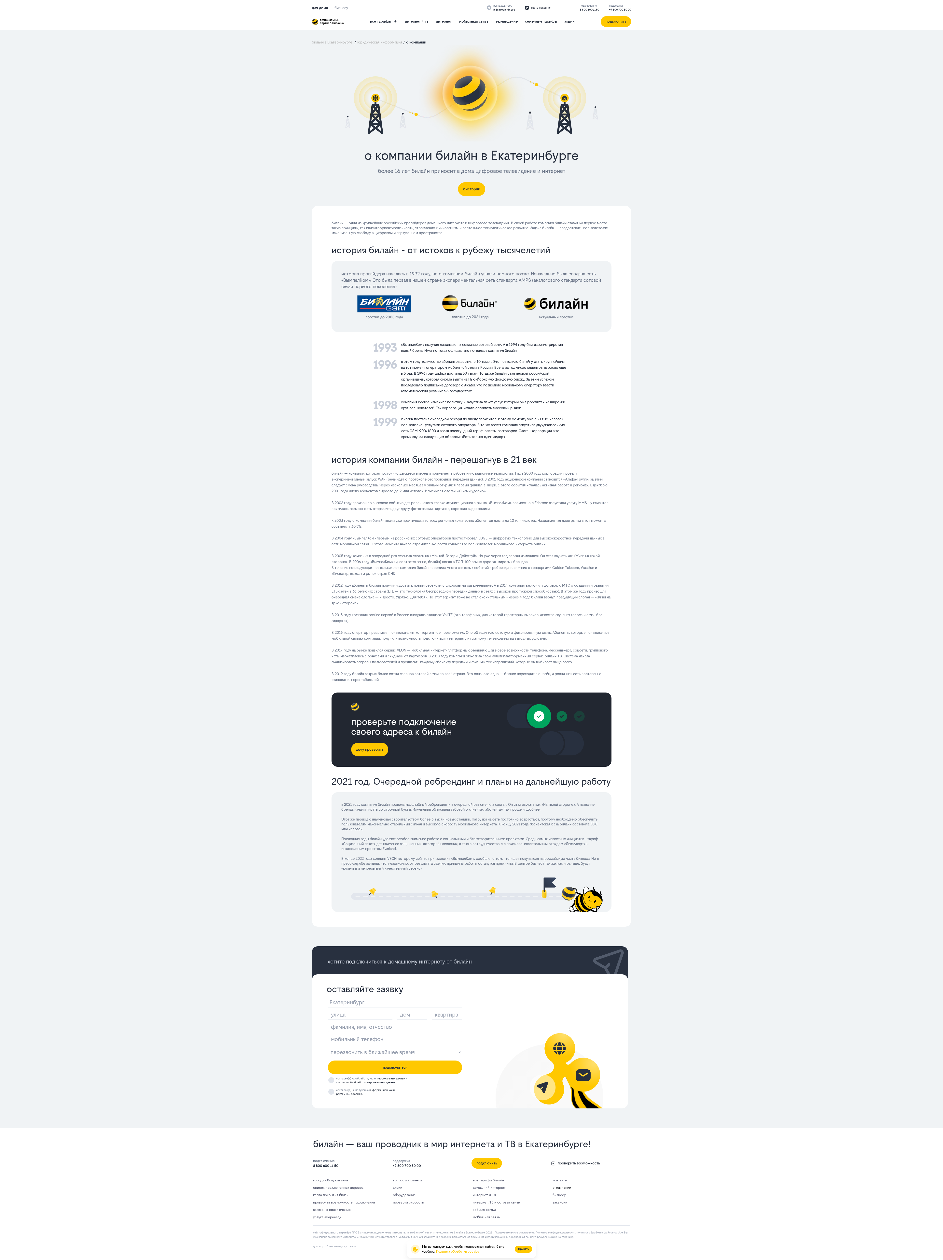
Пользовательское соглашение (514, 1232)
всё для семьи (484, 1210)
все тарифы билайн (488, 1180)
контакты (560, 1180)
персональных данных (391, 1078)
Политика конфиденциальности (555, 1232)
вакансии (560, 1202)
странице (567, 1237)
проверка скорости (408, 1202)
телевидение (507, 21)
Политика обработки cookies (457, 1251)
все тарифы (380, 21)
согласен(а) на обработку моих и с (371, 1080)
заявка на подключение (332, 1210)
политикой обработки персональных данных (366, 1082)
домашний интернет (489, 1187)
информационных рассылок (503, 1237)
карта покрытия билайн (331, 1195)
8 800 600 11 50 (589, 9)
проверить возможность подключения (344, 1202)
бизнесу (559, 1195)
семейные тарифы (541, 21)
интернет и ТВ (484, 1195)
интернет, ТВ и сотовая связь (496, 1202)
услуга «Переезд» (327, 1217)
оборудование (404, 1195)
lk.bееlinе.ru (443, 1237)
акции (569, 21)
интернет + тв (417, 21)
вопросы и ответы (407, 1180)
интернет (444, 21)
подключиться (395, 1067)
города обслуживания (330, 1180)
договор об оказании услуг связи (334, 1246)
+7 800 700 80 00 (620, 9)
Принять (523, 1249)
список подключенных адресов (338, 1187)
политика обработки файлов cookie (600, 1232)
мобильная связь (473, 21)
